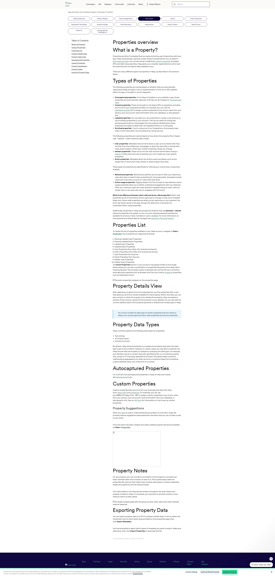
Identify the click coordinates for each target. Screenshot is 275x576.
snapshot (168, 272)
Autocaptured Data (121, 61)
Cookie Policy (137, 573)
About (149, 562)
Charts (172, 19)
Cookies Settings (191, 572)
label (123, 413)
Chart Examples (196, 19)
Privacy (176, 562)
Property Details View (79, 54)
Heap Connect (172, 24)
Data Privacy (195, 24)
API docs (138, 400)
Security (123, 562)
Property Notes (77, 69)
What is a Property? (78, 44)
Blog (84, 562)
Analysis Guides (102, 24)
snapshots (135, 393)
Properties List (77, 51)
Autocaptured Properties (80, 60)
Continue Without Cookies (210, 572)
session (118, 154)
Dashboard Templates (79, 24)
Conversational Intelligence (102, 31)
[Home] (69, 4)
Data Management (125, 19)
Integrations (149, 24)
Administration (125, 24)
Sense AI (79, 30)
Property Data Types (79, 57)
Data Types (101, 12)
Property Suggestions (79, 66)
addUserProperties (122, 110)
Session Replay (102, 19)
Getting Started (79, 19)
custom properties (162, 61)
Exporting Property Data (80, 72)
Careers (163, 562)
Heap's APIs (122, 393)
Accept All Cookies (229, 572)
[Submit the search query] (175, 4)
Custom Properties (78, 63)
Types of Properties (78, 47)
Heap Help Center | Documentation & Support (82, 12)
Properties (109, 12)
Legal (110, 562)
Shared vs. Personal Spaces (162, 218)
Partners (96, 562)
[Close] (271, 572)
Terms (136, 562)
